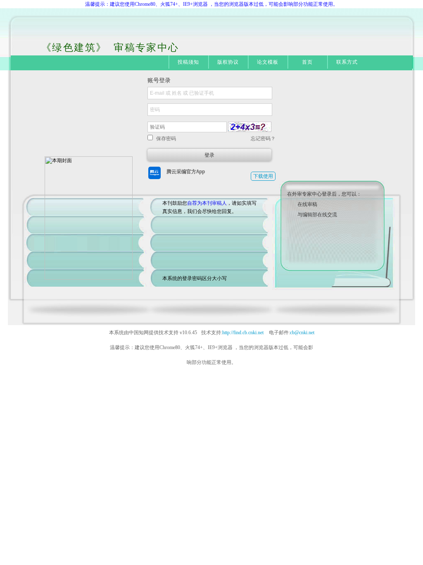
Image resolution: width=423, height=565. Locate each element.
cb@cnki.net (302, 332)
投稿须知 (189, 62)
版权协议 (228, 62)
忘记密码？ (263, 138)
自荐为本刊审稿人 (207, 203)
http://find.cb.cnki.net (243, 332)
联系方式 (347, 62)
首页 (307, 62)
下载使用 (263, 176)
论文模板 (268, 62)
